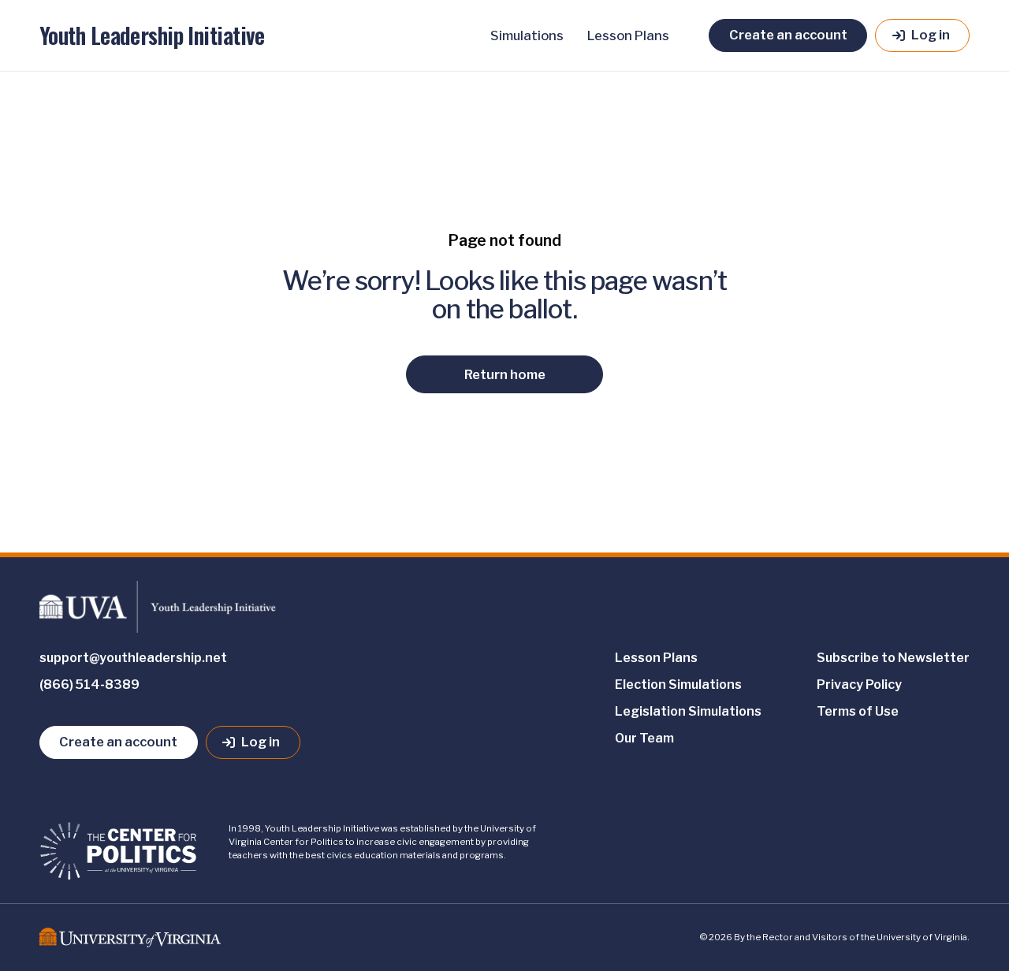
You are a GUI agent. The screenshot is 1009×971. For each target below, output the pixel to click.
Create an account (788, 35)
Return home (504, 374)
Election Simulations (678, 684)
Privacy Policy (859, 684)
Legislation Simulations (688, 711)
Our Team (644, 738)
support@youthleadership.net (133, 657)
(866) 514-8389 (89, 684)
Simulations (527, 35)
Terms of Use (858, 711)
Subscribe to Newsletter (893, 657)
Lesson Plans (628, 35)
